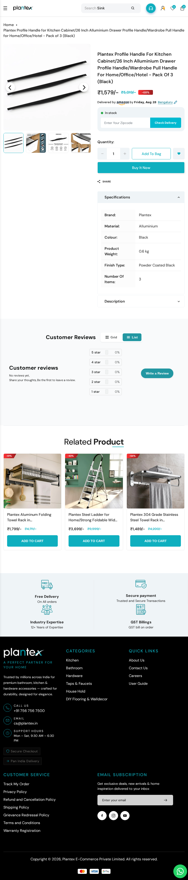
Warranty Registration (21, 830)
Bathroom (74, 668)
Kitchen (72, 660)
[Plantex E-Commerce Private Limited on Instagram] (113, 815)
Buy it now (141, 167)
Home (8, 24)
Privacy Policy (15, 791)
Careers (135, 675)
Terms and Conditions (21, 822)
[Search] (132, 8)
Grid (114, 337)
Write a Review (157, 373)
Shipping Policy (16, 807)
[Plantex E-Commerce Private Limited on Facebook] (102, 815)
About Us (136, 660)
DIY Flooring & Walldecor (87, 699)
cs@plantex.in (26, 723)
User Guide (138, 683)
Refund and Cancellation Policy (29, 799)
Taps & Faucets (79, 683)
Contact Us (138, 668)
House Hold (75, 691)
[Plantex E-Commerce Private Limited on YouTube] (125, 815)
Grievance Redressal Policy (26, 815)
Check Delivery (166, 123)
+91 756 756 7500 (29, 710)
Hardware (74, 675)
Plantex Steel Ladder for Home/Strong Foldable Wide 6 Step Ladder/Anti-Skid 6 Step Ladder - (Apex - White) (94, 517)
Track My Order (16, 784)
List (135, 337)
